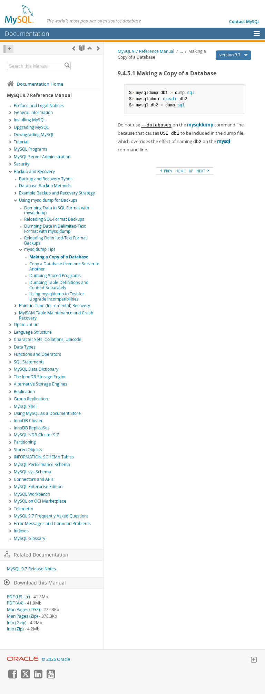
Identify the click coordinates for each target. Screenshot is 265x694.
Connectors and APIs (33, 479)
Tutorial (21, 142)
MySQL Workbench (32, 494)
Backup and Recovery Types (45, 179)
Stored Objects (28, 450)
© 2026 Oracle (55, 659)
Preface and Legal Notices (39, 105)
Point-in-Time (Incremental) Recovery (54, 305)
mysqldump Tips (40, 249)
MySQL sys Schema (32, 472)
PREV (167, 171)
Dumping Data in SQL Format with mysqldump (56, 210)
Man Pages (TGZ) (23, 609)
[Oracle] (22, 659)
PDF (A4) (15, 603)
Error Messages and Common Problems (52, 523)
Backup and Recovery (34, 171)
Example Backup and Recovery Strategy (57, 193)
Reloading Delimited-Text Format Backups (55, 240)
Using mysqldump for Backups (48, 200)
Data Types (25, 347)
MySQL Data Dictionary (36, 369)
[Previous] (73, 48)
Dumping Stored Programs (55, 275)
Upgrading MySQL (31, 127)
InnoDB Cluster (28, 421)
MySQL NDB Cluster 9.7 (36, 435)
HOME (180, 171)
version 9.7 (230, 54)
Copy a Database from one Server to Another (64, 266)
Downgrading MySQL (34, 134)
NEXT (201, 171)
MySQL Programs (30, 149)
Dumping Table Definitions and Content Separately (58, 285)
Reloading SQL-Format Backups (54, 219)
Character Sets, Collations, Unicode (47, 339)
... (181, 51)
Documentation (27, 33)
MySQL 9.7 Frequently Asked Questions (51, 516)
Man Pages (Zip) (22, 616)
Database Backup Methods (45, 186)
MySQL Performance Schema (42, 464)
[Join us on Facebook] (12, 677)
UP (191, 171)
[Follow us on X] (25, 677)
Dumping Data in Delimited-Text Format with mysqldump (55, 228)
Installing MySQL (30, 120)
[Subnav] (10, 113)
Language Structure (33, 332)
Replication (24, 391)
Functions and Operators (37, 354)
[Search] (66, 66)
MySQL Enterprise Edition (38, 486)
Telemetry (23, 509)
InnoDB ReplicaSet (31, 428)
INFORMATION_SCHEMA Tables (44, 457)
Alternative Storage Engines (40, 384)
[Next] (98, 48)
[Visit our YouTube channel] (50, 677)
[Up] (89, 48)
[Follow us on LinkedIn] (37, 677)
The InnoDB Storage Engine (40, 377)
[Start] (82, 48)
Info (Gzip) (17, 622)
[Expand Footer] (253, 660)
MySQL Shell (26, 406)
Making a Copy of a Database (58, 257)
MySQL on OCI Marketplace (40, 501)
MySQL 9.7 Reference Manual (146, 51)
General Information (33, 112)
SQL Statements (29, 362)
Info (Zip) (15, 628)
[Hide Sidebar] (8, 49)
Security (21, 164)
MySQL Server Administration (42, 157)
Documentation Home (40, 84)
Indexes (21, 531)
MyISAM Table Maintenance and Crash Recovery (56, 315)
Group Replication (31, 399)
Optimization (26, 324)
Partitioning (25, 442)
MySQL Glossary (29, 538)
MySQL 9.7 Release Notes (31, 568)
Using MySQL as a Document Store (47, 413)
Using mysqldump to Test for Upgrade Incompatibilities (56, 296)
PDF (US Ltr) (18, 596)
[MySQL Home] (19, 14)
